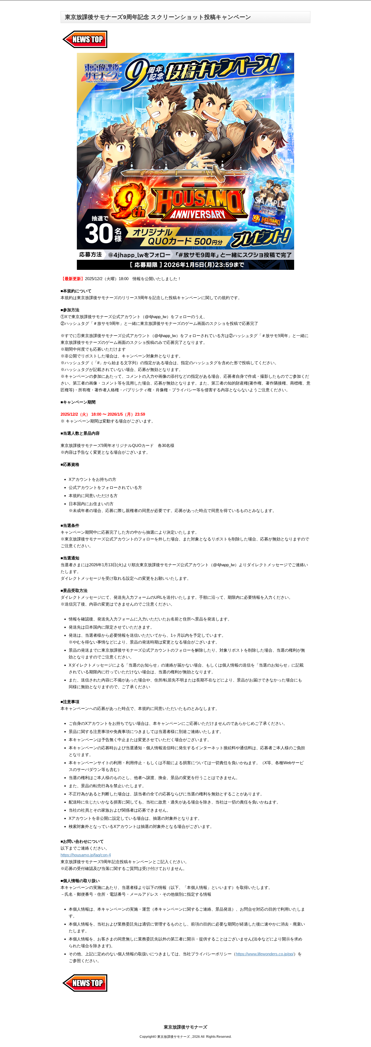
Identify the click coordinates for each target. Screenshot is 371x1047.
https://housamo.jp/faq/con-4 (86, 855)
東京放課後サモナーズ (185, 1027)
